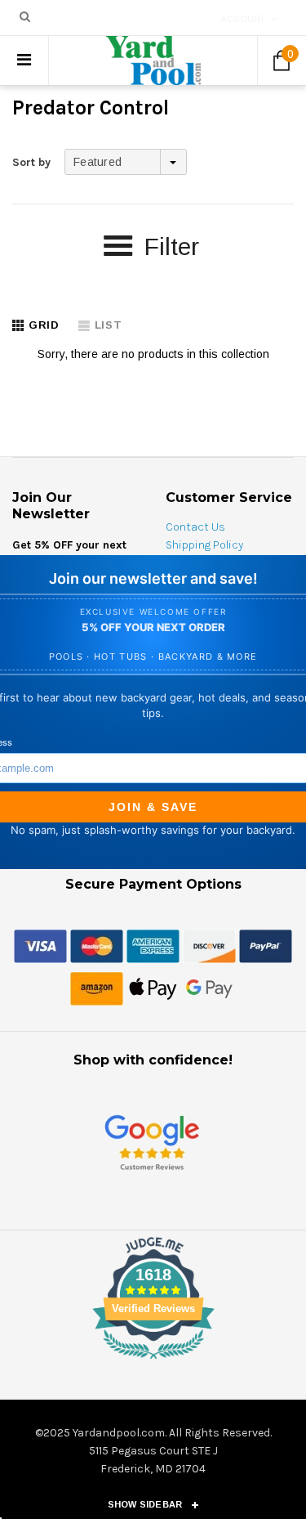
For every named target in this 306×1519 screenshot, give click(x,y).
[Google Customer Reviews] (152, 1142)
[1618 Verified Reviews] (153, 1362)
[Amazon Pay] (96, 987)
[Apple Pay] (153, 987)
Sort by (31, 162)
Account (243, 19)
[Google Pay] (209, 987)
